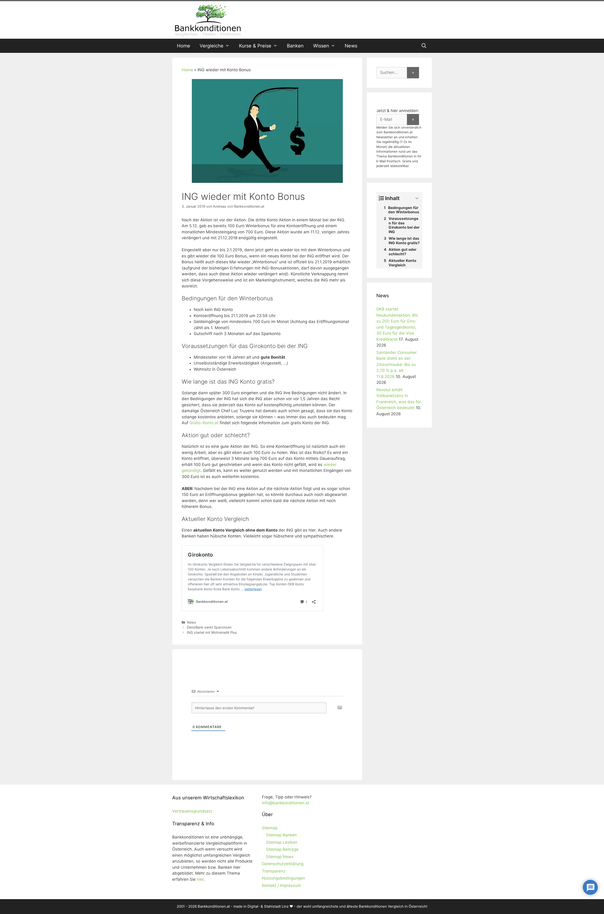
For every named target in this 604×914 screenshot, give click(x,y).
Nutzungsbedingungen (283, 878)
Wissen (321, 46)
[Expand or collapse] (417, 198)
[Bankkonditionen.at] (207, 19)
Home (183, 46)
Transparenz (273, 871)
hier (200, 879)
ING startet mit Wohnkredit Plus (212, 632)
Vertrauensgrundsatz (192, 811)
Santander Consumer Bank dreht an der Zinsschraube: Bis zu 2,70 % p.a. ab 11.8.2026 (396, 364)
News (351, 46)
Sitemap (269, 828)
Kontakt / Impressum (281, 885)
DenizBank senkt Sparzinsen (209, 627)
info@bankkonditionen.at (285, 803)
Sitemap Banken (281, 835)
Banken (295, 46)
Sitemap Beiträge (282, 849)
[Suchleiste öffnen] (424, 46)
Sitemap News (280, 856)
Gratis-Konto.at (203, 422)
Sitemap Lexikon (281, 842)
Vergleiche (211, 46)
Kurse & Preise (255, 46)
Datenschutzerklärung (282, 863)
